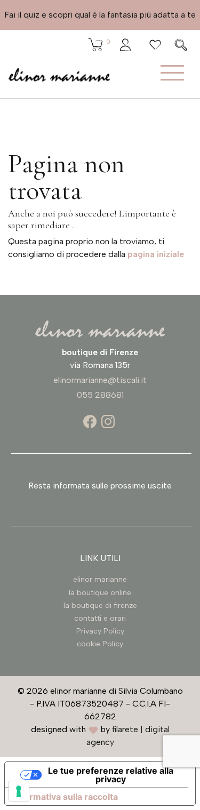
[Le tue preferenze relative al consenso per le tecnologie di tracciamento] (19, 791)
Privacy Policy (100, 631)
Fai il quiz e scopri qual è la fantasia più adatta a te (100, 15)
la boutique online (100, 592)
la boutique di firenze (100, 605)
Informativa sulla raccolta (65, 796)
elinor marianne (100, 579)
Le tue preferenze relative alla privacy (110, 774)
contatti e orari (100, 618)
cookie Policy (100, 643)
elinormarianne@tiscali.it (100, 380)
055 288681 (100, 395)
